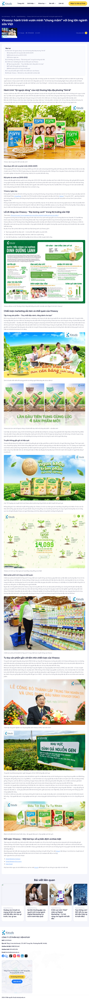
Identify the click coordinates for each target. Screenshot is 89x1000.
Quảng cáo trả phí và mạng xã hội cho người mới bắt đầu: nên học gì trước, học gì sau (12, 913)
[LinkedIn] (22, 956)
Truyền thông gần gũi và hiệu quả (18, 66)
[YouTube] (14, 956)
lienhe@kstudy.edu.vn (12, 952)
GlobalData (17, 196)
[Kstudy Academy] (7, 3)
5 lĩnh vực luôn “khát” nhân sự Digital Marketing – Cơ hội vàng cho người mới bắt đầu (60, 914)
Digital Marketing (21, 16)
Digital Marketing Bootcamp (14, 861)
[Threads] (26, 956)
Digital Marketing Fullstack (13, 859)
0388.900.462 (15, 946)
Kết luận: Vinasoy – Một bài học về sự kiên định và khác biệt (23, 73)
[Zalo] (7, 956)
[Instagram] (18, 956)
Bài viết (51, 3)
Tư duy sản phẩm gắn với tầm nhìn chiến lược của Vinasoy (23, 70)
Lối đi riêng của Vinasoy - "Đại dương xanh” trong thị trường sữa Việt (26, 59)
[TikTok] (10, 956)
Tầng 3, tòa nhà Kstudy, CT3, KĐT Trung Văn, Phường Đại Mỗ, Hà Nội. (27, 943)
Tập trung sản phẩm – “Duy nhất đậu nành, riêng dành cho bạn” (26, 64)
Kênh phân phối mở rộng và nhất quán (19, 68)
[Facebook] (3, 956)
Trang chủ (20, 3)
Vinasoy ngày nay (13, 57)
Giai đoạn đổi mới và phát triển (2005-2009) (20, 53)
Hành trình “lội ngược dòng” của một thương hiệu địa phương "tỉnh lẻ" (26, 50)
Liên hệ (61, 3)
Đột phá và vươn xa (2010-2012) (18, 55)
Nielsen (61, 196)
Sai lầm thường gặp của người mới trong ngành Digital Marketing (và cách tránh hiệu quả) (36, 913)
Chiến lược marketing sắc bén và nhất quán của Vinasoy (22, 62)
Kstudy (36, 867)
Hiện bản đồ (17, 981)
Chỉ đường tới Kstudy (17, 977)
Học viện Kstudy (6, 16)
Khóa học (41, 3)
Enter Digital (9, 864)
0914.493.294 (14, 949)
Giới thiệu (30, 3)
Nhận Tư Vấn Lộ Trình (77, 3)
